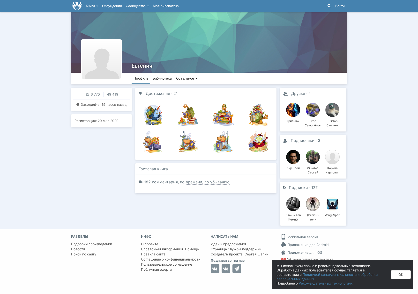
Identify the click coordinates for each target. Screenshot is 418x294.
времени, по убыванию (208, 182)
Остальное (185, 78)
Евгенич (142, 66)
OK (400, 274)
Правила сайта (153, 254)
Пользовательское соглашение (166, 264)
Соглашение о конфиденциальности (170, 259)
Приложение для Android (307, 245)
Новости (78, 249)
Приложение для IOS (304, 252)
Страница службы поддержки (236, 249)
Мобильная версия (302, 237)
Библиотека (162, 78)
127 (314, 187)
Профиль (141, 78)
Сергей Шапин (256, 254)
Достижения (158, 93)
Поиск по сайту (83, 254)
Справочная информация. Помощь (170, 249)
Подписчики (302, 140)
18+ (283, 259)
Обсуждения (112, 6)
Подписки (298, 187)
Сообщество (136, 6)
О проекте (149, 244)
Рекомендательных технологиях (326, 283)
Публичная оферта (156, 269)
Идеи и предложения (228, 244)
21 (175, 93)
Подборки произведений (91, 244)
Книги (91, 6)
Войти (340, 6)
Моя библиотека (166, 6)
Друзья (298, 93)
